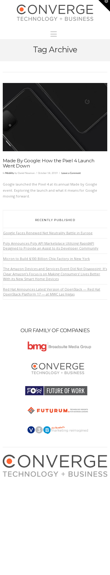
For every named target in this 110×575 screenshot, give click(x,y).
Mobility (9, 173)
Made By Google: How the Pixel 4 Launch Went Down (48, 163)
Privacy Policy (19, 497)
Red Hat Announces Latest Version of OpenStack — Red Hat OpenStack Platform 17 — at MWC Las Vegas (51, 292)
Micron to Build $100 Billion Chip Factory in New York (46, 258)
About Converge (21, 479)
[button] (55, 32)
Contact (14, 510)
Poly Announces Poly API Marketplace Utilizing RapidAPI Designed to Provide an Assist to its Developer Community (50, 246)
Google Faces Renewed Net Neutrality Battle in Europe (48, 233)
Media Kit (16, 485)
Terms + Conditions (24, 492)
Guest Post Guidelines (26, 504)
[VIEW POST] (55, 117)
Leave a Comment (71, 173)
